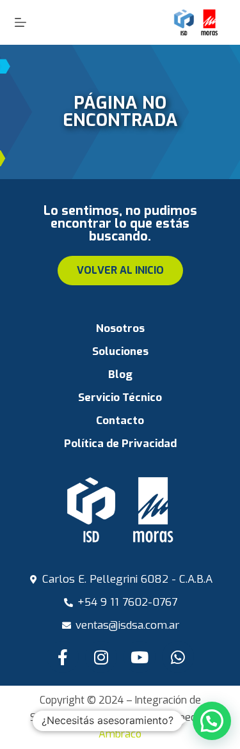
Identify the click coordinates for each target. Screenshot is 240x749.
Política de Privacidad (120, 443)
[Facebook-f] (63, 657)
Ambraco (120, 734)
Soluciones (120, 351)
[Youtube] (140, 657)
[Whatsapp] (178, 657)
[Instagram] (101, 657)
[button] (212, 721)
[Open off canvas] (20, 22)
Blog (120, 374)
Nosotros (120, 328)
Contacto (120, 420)
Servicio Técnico (120, 397)
